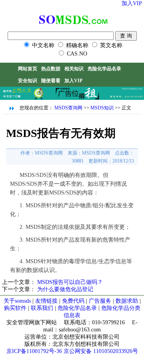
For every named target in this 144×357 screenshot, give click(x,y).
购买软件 (15, 308)
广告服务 (100, 301)
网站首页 (27, 68)
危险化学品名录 (104, 68)
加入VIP (132, 3)
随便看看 (50, 80)
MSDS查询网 (68, 108)
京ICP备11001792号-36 (34, 351)
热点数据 (50, 68)
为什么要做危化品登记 (65, 289)
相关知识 (74, 68)
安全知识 (27, 80)
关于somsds (18, 301)
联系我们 (42, 308)
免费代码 (73, 301)
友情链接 (47, 301)
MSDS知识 (102, 108)
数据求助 (127, 301)
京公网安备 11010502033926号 (101, 351)
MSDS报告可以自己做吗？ (70, 282)
